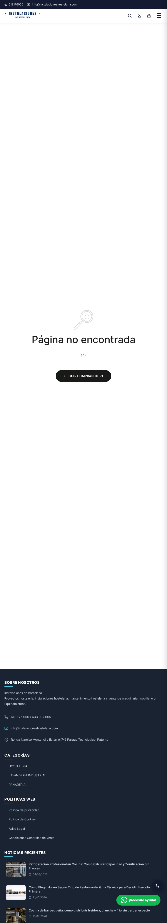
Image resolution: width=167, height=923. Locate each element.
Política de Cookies (22, 819)
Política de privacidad (24, 810)
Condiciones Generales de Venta (32, 838)
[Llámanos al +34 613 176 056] (157, 885)
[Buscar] (130, 16)
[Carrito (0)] (149, 16)
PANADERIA (17, 784)
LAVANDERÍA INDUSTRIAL (27, 775)
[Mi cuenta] (139, 16)
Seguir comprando (81, 376)
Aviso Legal (17, 828)
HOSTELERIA (18, 766)
